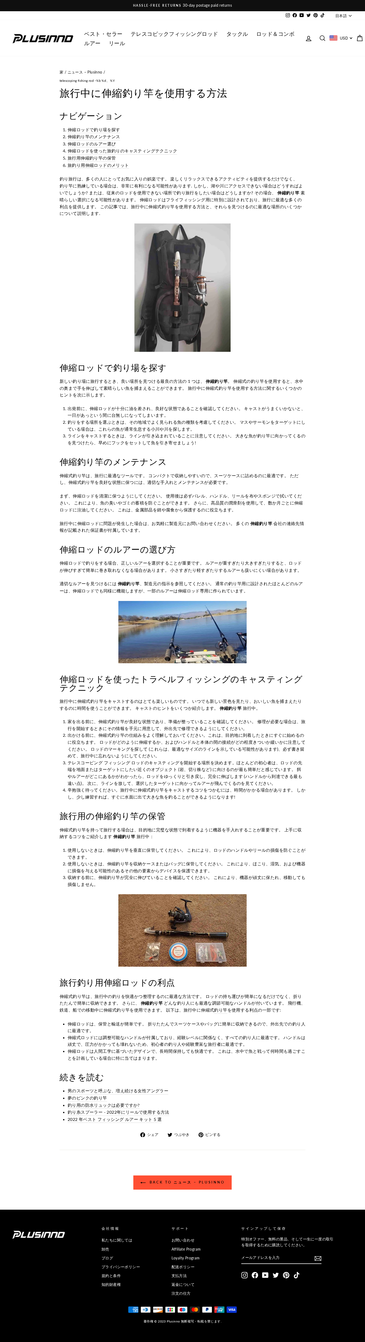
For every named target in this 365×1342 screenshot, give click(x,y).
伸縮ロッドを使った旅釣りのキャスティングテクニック (122, 150)
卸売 (105, 1249)
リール (117, 43)
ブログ (107, 1258)
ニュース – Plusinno (85, 72)
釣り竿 (66, 185)
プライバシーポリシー (121, 1267)
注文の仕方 (181, 1293)
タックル (237, 33)
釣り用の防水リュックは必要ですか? (104, 1105)
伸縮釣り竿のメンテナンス (94, 136)
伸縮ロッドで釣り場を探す (94, 129)
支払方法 (179, 1276)
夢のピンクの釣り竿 (87, 1097)
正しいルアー (134, 562)
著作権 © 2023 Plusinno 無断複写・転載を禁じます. (182, 1321)
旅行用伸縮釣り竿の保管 (92, 157)
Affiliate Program (186, 1249)
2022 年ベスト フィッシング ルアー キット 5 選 (115, 1119)
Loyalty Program (186, 1258)
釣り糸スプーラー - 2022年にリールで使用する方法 (118, 1112)
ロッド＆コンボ (275, 33)
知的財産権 (111, 1284)
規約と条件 (111, 1276)
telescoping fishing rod (77, 81)
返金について (183, 1284)
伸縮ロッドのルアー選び (92, 143)
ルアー (92, 43)
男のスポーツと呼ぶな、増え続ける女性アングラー (118, 1090)
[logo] (43, 38)
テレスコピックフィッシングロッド (174, 33)
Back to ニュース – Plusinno (186, 1182)
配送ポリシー (183, 1267)
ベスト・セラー (103, 33)
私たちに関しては (117, 1240)
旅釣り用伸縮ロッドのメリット (98, 165)
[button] (317, 1258)
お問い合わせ (183, 1240)
